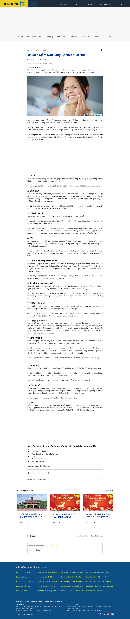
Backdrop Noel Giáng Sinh (46, 591)
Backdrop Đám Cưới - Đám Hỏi (72, 581)
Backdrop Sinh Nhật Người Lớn (72, 586)
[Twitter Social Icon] (112, 614)
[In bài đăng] (48, 473)
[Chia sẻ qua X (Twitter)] (33, 473)
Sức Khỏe (38, 466)
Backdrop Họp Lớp (22, 577)
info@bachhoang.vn (27, 610)
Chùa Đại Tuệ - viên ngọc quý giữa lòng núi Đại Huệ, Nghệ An (32, 515)
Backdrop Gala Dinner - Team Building (99, 586)
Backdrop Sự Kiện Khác (94, 591)
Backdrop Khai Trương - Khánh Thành (99, 581)
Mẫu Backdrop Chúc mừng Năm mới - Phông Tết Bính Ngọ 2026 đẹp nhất (98, 515)
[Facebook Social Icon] (99, 614)
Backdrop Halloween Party (47, 586)
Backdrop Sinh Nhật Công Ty (71, 577)
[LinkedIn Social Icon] (104, 614)
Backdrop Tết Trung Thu (24, 581)
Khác (96, 37)
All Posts (20, 37)
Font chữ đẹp (62, 37)
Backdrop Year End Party (46, 577)
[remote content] (65, 157)
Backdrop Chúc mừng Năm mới (72, 572)
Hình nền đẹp (85, 37)
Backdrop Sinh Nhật (23, 572)
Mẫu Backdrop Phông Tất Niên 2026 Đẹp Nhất (64, 515)
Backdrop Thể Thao (23, 586)
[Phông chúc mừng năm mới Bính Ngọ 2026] (98, 502)
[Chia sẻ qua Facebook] (28, 473)
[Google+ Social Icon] (108, 614)
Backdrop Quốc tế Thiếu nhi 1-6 (72, 591)
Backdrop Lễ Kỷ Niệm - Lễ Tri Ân (97, 577)
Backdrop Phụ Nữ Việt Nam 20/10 (98, 572)
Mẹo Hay (74, 37)
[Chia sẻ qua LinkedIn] (38, 473)
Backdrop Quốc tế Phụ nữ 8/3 (48, 581)
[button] (110, 36)
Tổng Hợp (50, 37)
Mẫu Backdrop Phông (34, 37)
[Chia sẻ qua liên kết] (43, 473)
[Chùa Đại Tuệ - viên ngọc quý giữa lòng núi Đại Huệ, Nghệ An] (32, 502)
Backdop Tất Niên (22, 591)
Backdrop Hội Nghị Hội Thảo (47, 572)
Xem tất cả (109, 490)
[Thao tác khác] (101, 50)
